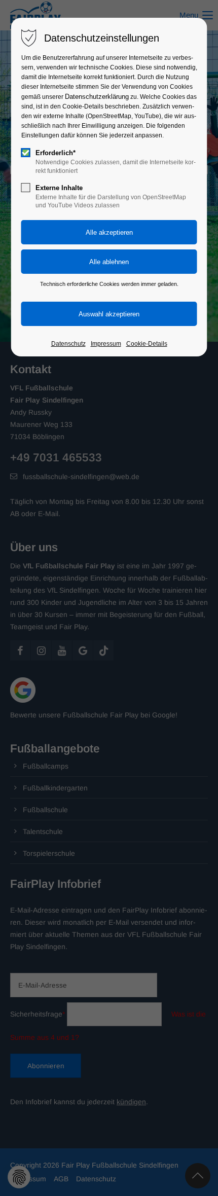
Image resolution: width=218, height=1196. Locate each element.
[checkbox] (25, 152)
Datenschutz (68, 343)
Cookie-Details (146, 343)
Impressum (106, 343)
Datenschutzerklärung (97, 96)
